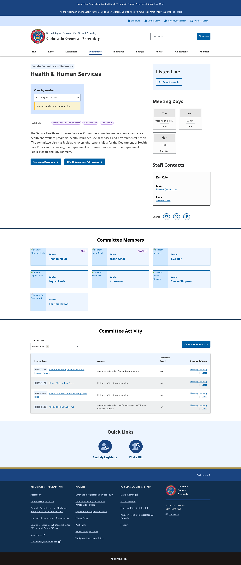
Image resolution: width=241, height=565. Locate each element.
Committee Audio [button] (170, 82)
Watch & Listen (201, 20)
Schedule (135, 20)
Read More (159, 4)
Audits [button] (159, 51)
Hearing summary (198, 369)
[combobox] (57, 97)
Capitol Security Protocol (42, 501)
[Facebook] (186, 216)
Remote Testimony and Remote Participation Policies (90, 503)
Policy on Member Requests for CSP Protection (137, 516)
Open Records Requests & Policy (91, 511)
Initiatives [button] (118, 51)
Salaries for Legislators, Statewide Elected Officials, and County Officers (50, 526)
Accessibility (36, 494)
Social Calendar (127, 501)
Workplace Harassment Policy (89, 538)
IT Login (124, 524)
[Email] (166, 216)
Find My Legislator (177, 20)
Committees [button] (95, 51)
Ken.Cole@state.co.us (166, 189)
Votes (204, 372)
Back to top (202, 475)
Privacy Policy (81, 518)
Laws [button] (51, 51)
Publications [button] (181, 51)
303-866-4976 (163, 200)
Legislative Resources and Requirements (50, 518)
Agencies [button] (204, 51)
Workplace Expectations (86, 531)
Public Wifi (80, 524)
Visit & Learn (154, 20)
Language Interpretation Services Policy (94, 494)
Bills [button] (34, 51)
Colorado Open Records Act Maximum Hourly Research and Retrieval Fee (49, 510)
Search (205, 36)
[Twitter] (176, 216)
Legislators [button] (71, 51)
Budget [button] (140, 51)
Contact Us (174, 514)
